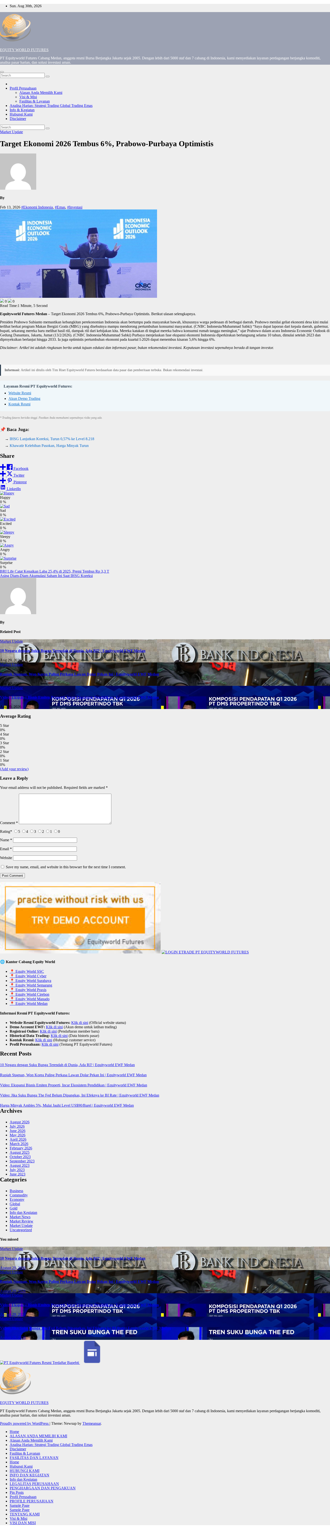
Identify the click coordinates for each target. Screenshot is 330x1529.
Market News (20, 1217)
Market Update (11, 132)
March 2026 (19, 1144)
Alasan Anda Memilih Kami (40, 92)
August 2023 (19, 1165)
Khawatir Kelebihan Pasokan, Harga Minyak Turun (49, 446)
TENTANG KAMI (25, 1514)
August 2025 (19, 1152)
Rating (6, 831)
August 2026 (19, 1122)
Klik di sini (79, 1023)
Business (16, 1191)
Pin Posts (17, 1492)
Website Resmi (19, 393)
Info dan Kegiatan (23, 1212)
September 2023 (22, 1161)
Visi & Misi (28, 97)
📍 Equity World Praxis (28, 990)
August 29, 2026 (13, 1268)
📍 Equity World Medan (29, 1003)
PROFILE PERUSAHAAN (31, 1501)
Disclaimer (18, 119)
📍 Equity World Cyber (28, 976)
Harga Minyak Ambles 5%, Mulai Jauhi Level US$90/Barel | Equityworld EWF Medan (67, 1105)
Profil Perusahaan (23, 88)
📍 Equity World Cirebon (29, 994)
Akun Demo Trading (24, 398)
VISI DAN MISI (23, 1523)
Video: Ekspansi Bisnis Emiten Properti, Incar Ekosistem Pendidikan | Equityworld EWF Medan (79, 697)
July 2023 (17, 1170)
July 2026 (17, 1126)
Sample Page (19, 1505)
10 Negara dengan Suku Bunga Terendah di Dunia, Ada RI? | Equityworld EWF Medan (72, 651)
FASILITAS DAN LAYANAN (34, 1458)
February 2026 (21, 1148)
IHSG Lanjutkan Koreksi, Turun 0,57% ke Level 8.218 (52, 439)
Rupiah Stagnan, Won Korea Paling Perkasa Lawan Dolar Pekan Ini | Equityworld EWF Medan (79, 674)
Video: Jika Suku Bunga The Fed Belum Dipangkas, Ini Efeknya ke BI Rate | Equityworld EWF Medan (79, 1095)
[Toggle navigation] (2, 72)
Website (6, 858)
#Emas (60, 207)
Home (14, 1432)
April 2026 (18, 1139)
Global (15, 1204)
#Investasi (74, 207)
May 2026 (17, 1135)
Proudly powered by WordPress (25, 1423)
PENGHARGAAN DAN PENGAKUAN (43, 1488)
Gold (13, 1208)
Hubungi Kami (21, 114)
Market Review (21, 1221)
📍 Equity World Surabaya (30, 981)
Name (6, 840)
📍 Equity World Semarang (31, 985)
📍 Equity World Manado (30, 999)
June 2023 (17, 1174)
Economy (17, 1199)
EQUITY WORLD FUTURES (24, 50)
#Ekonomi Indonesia (37, 207)
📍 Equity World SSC (27, 971)
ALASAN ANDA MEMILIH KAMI (38, 1436)
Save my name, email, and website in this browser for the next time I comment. (66, 867)
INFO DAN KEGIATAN (29, 1475)
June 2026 (17, 1131)
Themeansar (91, 1423)
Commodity (19, 1195)
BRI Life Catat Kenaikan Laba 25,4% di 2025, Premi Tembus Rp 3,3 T (54, 571)
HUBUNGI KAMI (24, 1471)
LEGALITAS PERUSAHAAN (34, 1484)
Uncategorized (21, 1230)
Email (6, 849)
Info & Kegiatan (22, 110)
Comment (9, 823)
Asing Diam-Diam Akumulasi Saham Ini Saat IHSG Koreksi (46, 576)
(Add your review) (14, 769)
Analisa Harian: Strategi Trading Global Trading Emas (51, 106)
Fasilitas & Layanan (34, 101)
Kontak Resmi (19, 404)
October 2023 (20, 1157)
